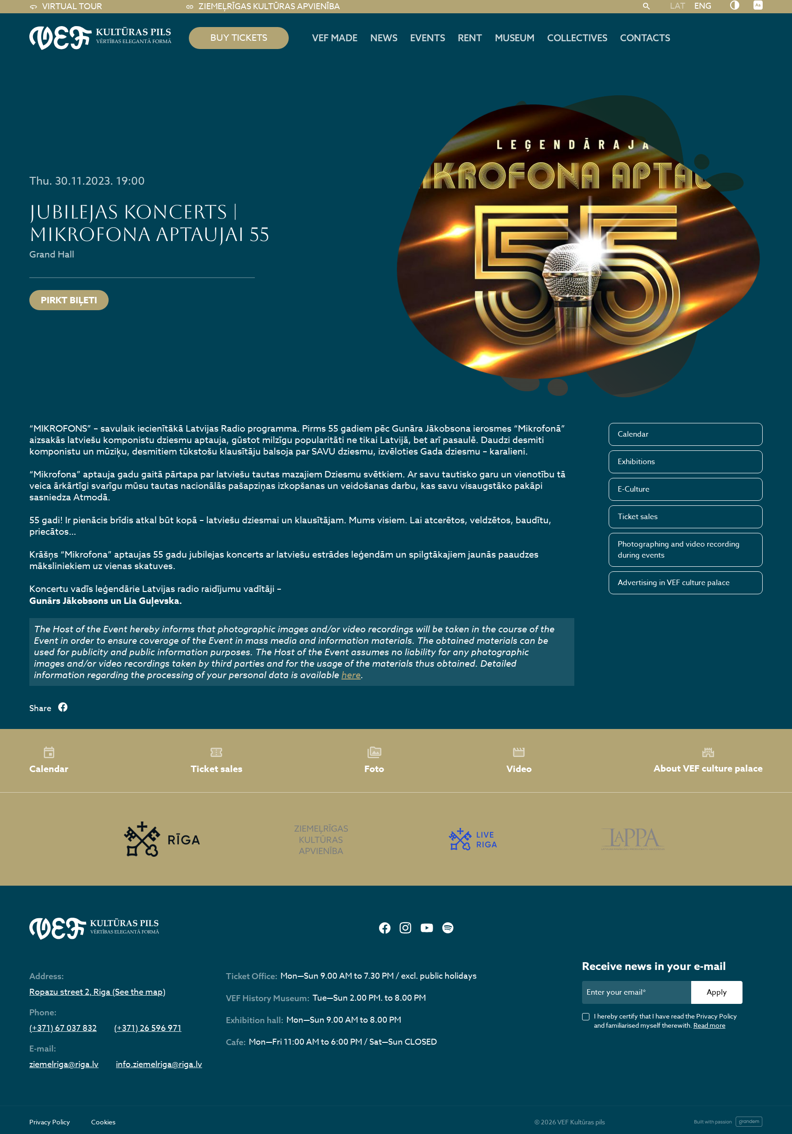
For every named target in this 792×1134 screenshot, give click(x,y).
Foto (374, 768)
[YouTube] (427, 928)
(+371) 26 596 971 (148, 1028)
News (383, 38)
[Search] (646, 6)
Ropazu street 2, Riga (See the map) (97, 992)
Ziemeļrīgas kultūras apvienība (269, 6)
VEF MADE (335, 38)
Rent (470, 38)
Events (427, 38)
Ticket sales (638, 516)
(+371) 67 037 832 (63, 1028)
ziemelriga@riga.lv (64, 1064)
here (351, 675)
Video (519, 768)
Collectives (577, 38)
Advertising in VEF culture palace (674, 582)
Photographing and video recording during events (679, 550)
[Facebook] (384, 928)
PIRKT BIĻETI (69, 300)
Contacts (645, 38)
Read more (709, 1025)
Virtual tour (72, 6)
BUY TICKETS (238, 37)
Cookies (103, 1122)
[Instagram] (405, 928)
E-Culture (633, 489)
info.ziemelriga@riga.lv (159, 1064)
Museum (514, 38)
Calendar (633, 434)
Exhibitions (636, 461)
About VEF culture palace (708, 768)
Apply (717, 992)
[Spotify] (448, 928)
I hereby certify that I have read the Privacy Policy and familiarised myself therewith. (665, 1021)
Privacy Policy (49, 1122)
